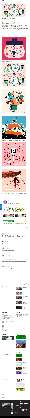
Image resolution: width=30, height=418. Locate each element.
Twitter (4, 286)
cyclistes (16, 223)
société (23, 223)
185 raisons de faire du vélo (14, 22)
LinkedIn (6, 286)
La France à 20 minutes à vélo (5, 226)
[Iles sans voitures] (21, 343)
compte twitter (13, 29)
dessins (18, 223)
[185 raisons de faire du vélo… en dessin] (15, 10)
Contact (11, 286)
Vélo (11, 223)
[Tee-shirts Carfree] (8, 341)
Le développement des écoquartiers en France (25, 367)
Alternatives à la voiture (8, 223)
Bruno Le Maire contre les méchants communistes (25, 372)
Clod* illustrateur (13, 28)
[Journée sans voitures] (20, 386)
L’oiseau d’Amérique (25, 358)
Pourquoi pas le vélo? (9, 26)
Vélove (10, 19)
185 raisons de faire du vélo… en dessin (8, 18)
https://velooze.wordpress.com (15, 203)
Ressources (20, 223)
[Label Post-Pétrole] (3, 397)
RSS (9, 286)
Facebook (2, 286)
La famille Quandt (16, 412)
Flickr (7, 286)
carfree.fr (2, 0)
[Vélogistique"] (21, 339)
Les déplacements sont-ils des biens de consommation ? (25, 314)
